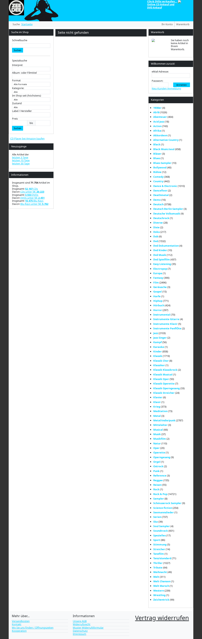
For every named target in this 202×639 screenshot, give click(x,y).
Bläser (157, 153)
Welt (156, 577)
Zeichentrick (161, 599)
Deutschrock (161, 218)
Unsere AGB (80, 621)
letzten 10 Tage (21, 160)
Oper (156, 448)
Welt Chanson (161, 581)
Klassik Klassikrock (165, 370)
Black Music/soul (163, 149)
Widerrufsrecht (81, 624)
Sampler (158, 498)
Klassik (157, 356)
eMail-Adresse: (160, 71)
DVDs (31, 195)
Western (158, 590)
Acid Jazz (158, 121)
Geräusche (160, 287)
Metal (157, 416)
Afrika (157, 130)
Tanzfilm (158, 553)
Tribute (157, 567)
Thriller (158, 563)
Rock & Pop (160, 494)
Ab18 (156, 112)
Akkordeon (160, 135)
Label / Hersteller (22, 111)
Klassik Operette (164, 383)
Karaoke (158, 347)
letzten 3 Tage (20, 157)
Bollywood (159, 167)
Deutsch (158, 204)
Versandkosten (21, 621)
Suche (16, 24)
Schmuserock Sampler (167, 503)
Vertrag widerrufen (162, 618)
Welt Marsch (161, 586)
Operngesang (161, 457)
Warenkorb (182, 24)
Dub (155, 236)
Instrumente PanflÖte (167, 328)
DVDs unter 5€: (32, 198)
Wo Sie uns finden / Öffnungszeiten (32, 627)
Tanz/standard (162, 558)
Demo (157, 200)
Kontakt (16, 624)
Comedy (158, 176)
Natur (157, 443)
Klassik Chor (161, 360)
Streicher (159, 549)
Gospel (157, 291)
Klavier (157, 397)
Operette (159, 452)
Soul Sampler (161, 526)
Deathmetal (161, 195)
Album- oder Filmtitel (24, 72)
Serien (157, 517)
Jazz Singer (160, 337)
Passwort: (157, 80)
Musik (157, 434)
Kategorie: (18, 88)
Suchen (17, 50)
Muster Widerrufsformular (88, 627)
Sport (156, 540)
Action (157, 126)
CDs (31, 188)
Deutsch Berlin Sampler (168, 209)
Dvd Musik (159, 255)
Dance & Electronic (165, 186)
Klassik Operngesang (166, 388)
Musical (158, 429)
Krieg (156, 406)
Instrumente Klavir (165, 324)
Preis (15, 118)
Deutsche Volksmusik (166, 213)
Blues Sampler (162, 163)
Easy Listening (162, 264)
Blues (156, 158)
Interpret (17, 65)
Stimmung (159, 544)
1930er (157, 108)
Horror (157, 310)
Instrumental (161, 314)
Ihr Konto (167, 24)
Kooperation (19, 630)
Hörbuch (158, 305)
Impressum (79, 634)
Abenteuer (160, 117)
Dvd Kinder (160, 250)
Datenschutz (80, 630)
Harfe (157, 296)
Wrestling (159, 595)
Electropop (160, 268)
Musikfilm (159, 438)
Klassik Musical (162, 374)
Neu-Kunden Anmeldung (166, 88)
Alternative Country (166, 140)
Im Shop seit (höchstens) (26, 95)
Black (156, 144)
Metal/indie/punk (164, 420)
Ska (155, 521)
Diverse (158, 222)
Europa (157, 273)
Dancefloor (160, 190)
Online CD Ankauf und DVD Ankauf (160, 6)
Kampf (157, 342)
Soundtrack (160, 530)
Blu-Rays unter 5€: (34, 204)
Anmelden (181, 84)
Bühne (157, 172)
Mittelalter (160, 425)
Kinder (157, 351)
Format (16, 80)
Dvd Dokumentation (166, 245)
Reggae (158, 480)
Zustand (17, 103)
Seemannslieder (163, 512)
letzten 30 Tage (21, 163)
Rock (156, 489)
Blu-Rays (34, 200)
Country (158, 181)
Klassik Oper (161, 379)
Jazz (155, 333)
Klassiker (159, 365)
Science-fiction (162, 508)
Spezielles (159, 535)
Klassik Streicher (164, 393)
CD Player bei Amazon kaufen (27, 138)
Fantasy (158, 278)
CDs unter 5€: (32, 191)
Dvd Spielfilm (161, 259)
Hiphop (157, 301)
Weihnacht (160, 572)
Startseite (27, 24)
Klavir (157, 402)
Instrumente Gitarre (166, 319)
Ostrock (158, 466)
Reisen (157, 485)
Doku (156, 232)
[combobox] (31, 45)
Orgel (156, 461)
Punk (156, 471)
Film (156, 282)
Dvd (155, 241)
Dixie (156, 227)
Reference (159, 475)
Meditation (160, 411)
